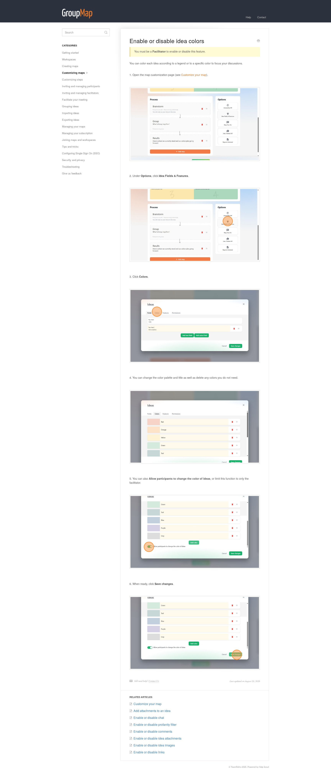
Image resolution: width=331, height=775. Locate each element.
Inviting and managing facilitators (80, 93)
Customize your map (193, 75)
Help (248, 17)
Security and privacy (73, 160)
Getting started (70, 52)
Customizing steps (72, 79)
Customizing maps (73, 73)
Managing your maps (73, 126)
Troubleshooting (70, 166)
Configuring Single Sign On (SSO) (81, 153)
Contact (261, 17)
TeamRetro (236, 766)
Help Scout (264, 766)
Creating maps (70, 66)
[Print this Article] (258, 41)
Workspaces (69, 59)
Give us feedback (72, 173)
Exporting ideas (70, 120)
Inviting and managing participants (81, 86)
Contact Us (154, 680)
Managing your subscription (77, 133)
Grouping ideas (70, 106)
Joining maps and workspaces (79, 140)
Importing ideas (70, 113)
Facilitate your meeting (74, 99)
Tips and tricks (70, 146)
